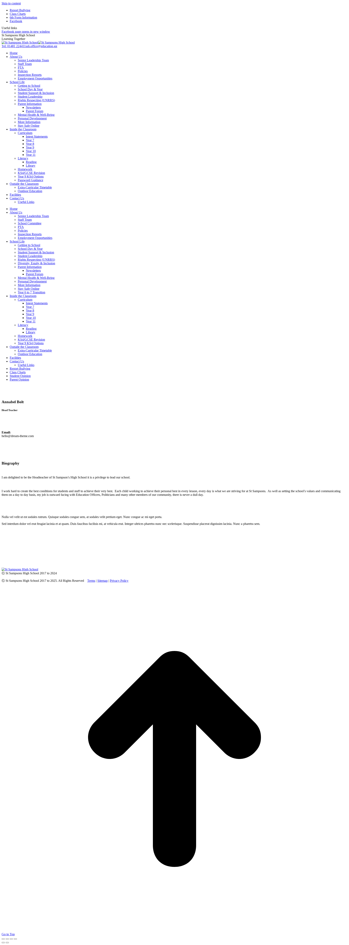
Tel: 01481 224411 (14, 46)
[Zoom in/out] (15, 939)
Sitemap (102, 580)
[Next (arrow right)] (7, 942)
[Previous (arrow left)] (3, 942)
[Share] (7, 939)
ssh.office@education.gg (41, 46)
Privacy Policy (119, 580)
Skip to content (11, 3)
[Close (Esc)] (3, 939)
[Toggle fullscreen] (11, 939)
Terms (91, 580)
